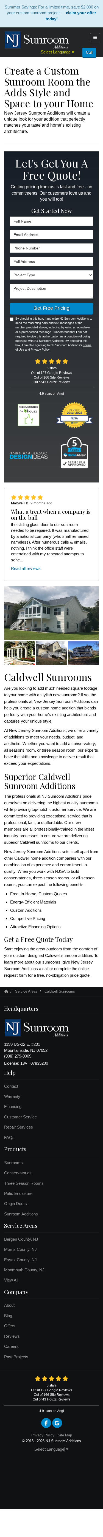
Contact (11, 1086)
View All (11, 1280)
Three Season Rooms (24, 1183)
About (9, 1305)
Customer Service (20, 1117)
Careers (11, 1346)
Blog (8, 1315)
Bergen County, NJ (21, 1239)
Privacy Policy (40, 349)
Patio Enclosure (18, 1193)
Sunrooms (13, 1162)
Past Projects (16, 1356)
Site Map (65, 1435)
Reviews (12, 1336)
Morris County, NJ (20, 1249)
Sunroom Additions (21, 1214)
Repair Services (18, 1127)
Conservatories (18, 1172)
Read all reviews (26, 568)
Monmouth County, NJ (24, 1270)
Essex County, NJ (20, 1259)
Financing (12, 1106)
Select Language (56, 52)
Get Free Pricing (51, 308)
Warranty (12, 1096)
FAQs (9, 1137)
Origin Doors (15, 1203)
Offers (9, 1325)
